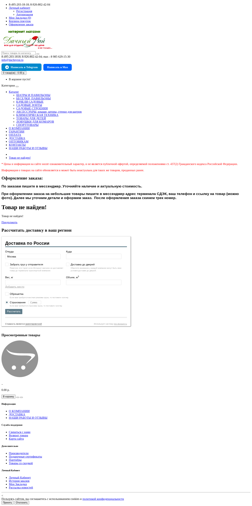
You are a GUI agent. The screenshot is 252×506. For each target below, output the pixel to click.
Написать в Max (57, 67)
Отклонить (22, 502)
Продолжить (9, 222)
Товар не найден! (20, 157)
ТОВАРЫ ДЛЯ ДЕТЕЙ (31, 118)
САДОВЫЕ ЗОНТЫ (29, 105)
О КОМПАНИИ (19, 128)
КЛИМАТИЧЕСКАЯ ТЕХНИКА (37, 115)
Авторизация (24, 14)
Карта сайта (16, 438)
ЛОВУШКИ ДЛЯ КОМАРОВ (35, 121)
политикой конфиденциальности (103, 498)
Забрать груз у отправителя (26, 264)
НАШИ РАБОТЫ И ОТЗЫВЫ (28, 148)
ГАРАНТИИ (16, 131)
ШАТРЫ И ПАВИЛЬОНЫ (33, 95)
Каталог (14, 91)
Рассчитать (13, 311)
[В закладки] (17, 397)
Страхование (18, 302)
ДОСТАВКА (17, 138)
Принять (7, 502)
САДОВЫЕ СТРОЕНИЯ (32, 108)
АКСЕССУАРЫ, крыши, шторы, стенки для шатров (49, 111)
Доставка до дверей (83, 264)
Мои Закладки (18, 484)
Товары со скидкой (21, 463)
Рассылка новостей (21, 487)
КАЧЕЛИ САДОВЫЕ (30, 101)
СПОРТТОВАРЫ (27, 124)
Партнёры (15, 459)
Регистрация (24, 11)
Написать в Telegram (24, 67)
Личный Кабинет (20, 477)
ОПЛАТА (15, 134)
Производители (19, 453)
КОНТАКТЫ (17, 144)
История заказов (19, 480)
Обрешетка (16, 293)
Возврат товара (18, 435)
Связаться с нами (19, 432)
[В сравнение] (21, 397)
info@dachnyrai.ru (12, 60)
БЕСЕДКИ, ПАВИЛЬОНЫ (33, 98)
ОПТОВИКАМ (18, 141)
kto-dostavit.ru (120, 324)
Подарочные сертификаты (25, 456)
